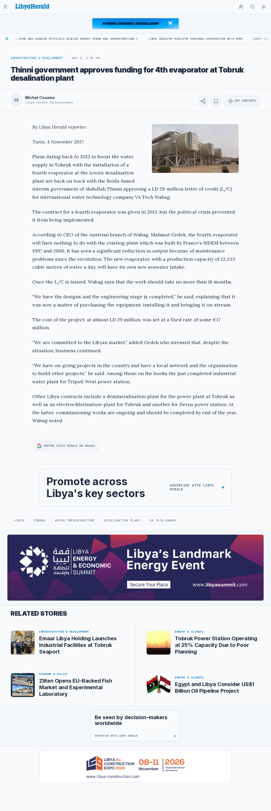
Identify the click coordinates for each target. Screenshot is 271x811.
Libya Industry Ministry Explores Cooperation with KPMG (172, 38)
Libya (19, 520)
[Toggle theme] (263, 7)
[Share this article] (203, 101)
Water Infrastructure (75, 520)
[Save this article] (216, 101)
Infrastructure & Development (36, 58)
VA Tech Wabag (163, 520)
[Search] (252, 7)
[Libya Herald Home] (32, 6)
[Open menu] (5, 6)
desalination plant (122, 520)
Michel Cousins (40, 97)
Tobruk (40, 520)
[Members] (241, 7)
